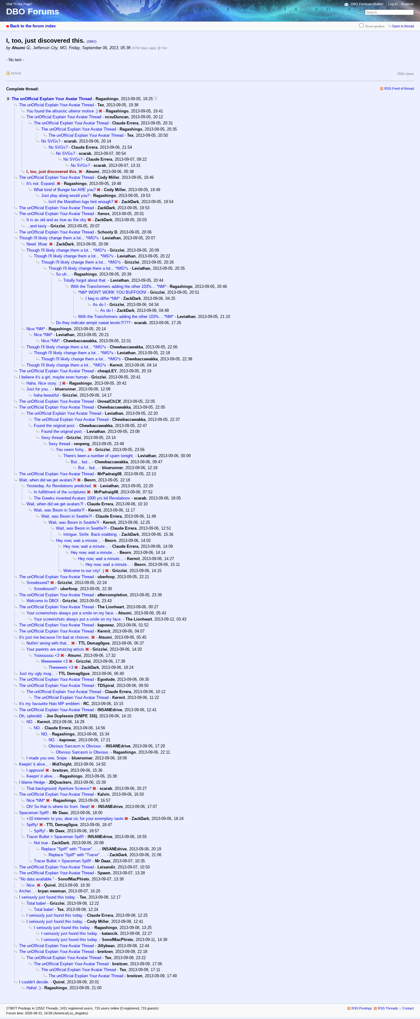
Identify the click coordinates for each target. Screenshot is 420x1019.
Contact (408, 1008)
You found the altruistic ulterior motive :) (61, 111)
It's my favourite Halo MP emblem (49, 703)
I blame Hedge (32, 782)
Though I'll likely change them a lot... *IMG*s (59, 238)
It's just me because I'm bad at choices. (54, 637)
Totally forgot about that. (85, 280)
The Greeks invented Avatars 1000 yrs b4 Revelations (82, 498)
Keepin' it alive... (34, 764)
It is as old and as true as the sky (56, 220)
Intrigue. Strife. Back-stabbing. (90, 534)
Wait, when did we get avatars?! (47, 480)
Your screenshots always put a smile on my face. (70, 613)
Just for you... (38, 389)
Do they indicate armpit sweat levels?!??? (93, 322)
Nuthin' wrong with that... (48, 643)
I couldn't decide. (34, 982)
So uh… (63, 274)
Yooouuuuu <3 (46, 655)
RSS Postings (361, 1008)
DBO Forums (32, 11)
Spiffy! (32, 824)
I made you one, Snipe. (47, 758)
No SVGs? (50, 141)
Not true (41, 843)
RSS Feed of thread (399, 88)
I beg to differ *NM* (102, 298)
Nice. (31, 885)
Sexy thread (52, 437)
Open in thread (403, 26)
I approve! (35, 770)
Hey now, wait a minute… (78, 540)
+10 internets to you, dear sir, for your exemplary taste (74, 818)
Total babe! (36, 903)
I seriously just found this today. (47, 897)
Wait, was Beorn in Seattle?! (59, 510)
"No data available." (36, 879)
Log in (392, 4)
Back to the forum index (33, 26)
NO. (30, 721)
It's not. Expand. (41, 183)
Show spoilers (375, 26)
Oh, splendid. (31, 716)
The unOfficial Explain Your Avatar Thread (52, 98)
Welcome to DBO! (42, 600)
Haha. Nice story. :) (43, 383)
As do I (99, 304)
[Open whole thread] (155, 98)
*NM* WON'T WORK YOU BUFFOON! (112, 292)
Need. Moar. (37, 244)
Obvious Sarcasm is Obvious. (75, 746)
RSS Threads (388, 1008)
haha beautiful (46, 395)
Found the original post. (55, 425)
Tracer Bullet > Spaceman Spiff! (55, 836)
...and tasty (36, 226)
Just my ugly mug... (37, 673)
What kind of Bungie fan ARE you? (65, 189)
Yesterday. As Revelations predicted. (59, 486)
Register (407, 4)
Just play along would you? (65, 195)
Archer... (26, 891)
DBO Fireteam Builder (367, 4)
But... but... (81, 462)
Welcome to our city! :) (83, 570)
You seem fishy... (71, 449)
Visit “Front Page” (19, 4)
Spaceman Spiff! (34, 812)
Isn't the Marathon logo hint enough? (81, 201)
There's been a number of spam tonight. (98, 455)
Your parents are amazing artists (55, 649)
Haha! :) (33, 988)
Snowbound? (37, 582)
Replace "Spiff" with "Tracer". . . (69, 849)
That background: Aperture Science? (58, 788)
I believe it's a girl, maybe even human (53, 377)
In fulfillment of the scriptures (60, 492)
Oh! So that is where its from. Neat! (58, 806)
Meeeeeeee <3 (54, 661)
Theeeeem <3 (61, 667)
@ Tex (162, 48)
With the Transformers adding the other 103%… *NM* (118, 286)
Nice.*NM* (35, 329)
